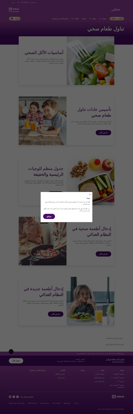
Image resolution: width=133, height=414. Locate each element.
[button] (49, 216)
